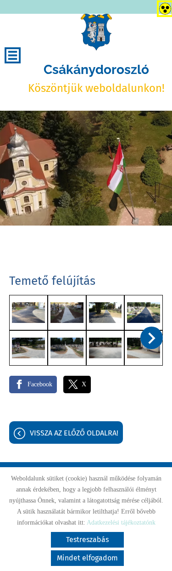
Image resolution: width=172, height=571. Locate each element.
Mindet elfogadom (87, 558)
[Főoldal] (96, 32)
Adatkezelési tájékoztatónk (121, 522)
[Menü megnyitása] (13, 55)
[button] (151, 338)
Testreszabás (87, 539)
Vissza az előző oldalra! (74, 433)
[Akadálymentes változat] (163, 7)
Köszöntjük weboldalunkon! (96, 78)
